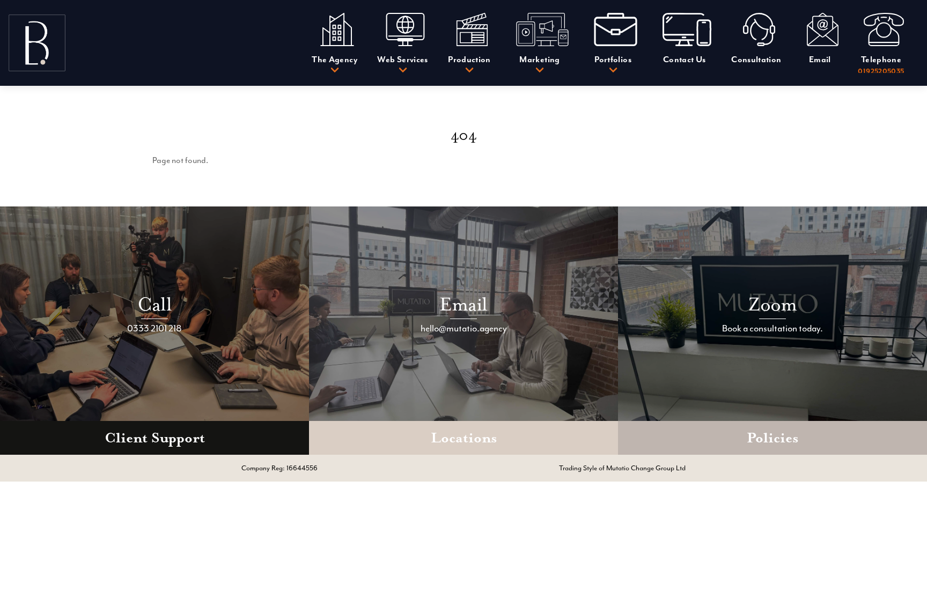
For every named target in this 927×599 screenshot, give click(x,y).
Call (154, 304)
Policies (772, 438)
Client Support (155, 438)
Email (463, 304)
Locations (464, 438)
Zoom (772, 304)
